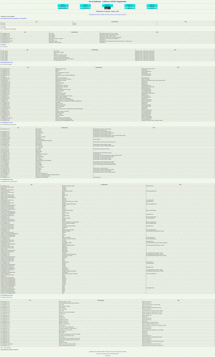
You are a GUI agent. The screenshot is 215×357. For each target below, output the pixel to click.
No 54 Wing (102, 14)
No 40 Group (107, 14)
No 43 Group (123, 14)
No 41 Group (112, 14)
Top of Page (107, 355)
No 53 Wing (97, 14)
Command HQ (91, 14)
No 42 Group (118, 14)
